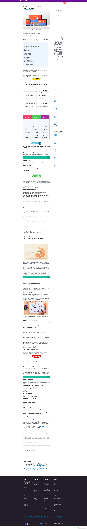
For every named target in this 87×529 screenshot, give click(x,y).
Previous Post (25, 456)
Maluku (57, 516)
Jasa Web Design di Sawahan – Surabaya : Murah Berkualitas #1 (29, 464)
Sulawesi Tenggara (36, 517)
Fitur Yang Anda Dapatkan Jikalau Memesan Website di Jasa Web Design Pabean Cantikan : (35, 52)
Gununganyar (55, 103)
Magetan (55, 149)
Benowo (55, 95)
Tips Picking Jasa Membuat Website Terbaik (29, 61)
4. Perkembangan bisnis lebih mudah (29, 56)
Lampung (55, 516)
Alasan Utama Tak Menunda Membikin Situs (29, 53)
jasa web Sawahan (29, 468)
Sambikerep (55, 115)
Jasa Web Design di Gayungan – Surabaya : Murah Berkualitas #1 (42, 464)
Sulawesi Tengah (40, 516)
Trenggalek (55, 166)
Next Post (48, 456)
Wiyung (55, 126)
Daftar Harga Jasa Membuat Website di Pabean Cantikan (31, 45)
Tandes (55, 123)
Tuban (55, 167)
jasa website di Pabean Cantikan (32, 186)
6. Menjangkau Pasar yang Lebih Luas (29, 58)
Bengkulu (31, 516)
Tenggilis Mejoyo (56, 125)
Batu (54, 136)
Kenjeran (55, 107)
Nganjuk (55, 152)
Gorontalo (32, 517)
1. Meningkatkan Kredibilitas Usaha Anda (29, 54)
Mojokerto (55, 151)
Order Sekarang (27, 137)
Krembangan (55, 108)
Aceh (25, 516)
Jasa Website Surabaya (26, 9)
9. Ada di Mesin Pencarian (28, 60)
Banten (28, 516)
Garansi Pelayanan (27, 50)
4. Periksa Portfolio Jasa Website (29, 64)
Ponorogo (55, 158)
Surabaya (55, 165)
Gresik (55, 141)
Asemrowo (55, 94)
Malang (55, 150)
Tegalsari (55, 124)
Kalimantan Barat (46, 516)
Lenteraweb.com (60, 523)
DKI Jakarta (29, 517)
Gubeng (55, 102)
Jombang (55, 143)
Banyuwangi (55, 135)
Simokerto (55, 118)
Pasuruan (55, 157)
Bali (26, 516)
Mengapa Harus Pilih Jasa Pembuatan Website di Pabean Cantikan (32, 46)
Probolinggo (55, 159)
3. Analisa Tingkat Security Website (29, 63)
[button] (81, 527)
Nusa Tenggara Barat (56, 517)
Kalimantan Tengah (46, 517)
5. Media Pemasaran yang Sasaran (29, 57)
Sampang (55, 160)
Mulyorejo (55, 110)
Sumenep (55, 164)
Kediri (54, 144)
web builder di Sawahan (29, 469)
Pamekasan (55, 156)
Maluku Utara (59, 516)
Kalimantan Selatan (50, 516)
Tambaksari (55, 122)
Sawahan (55, 116)
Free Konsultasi (27, 49)
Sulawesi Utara (40, 517)
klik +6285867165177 (42, 426)
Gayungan (55, 100)
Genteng (55, 101)
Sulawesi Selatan (36, 516)
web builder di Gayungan (42, 469)
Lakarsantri (55, 109)
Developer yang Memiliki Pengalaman (29, 47)
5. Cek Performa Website (28, 65)
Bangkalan (55, 134)
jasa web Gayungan (41, 468)
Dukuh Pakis (55, 99)
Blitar (54, 137)
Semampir (55, 117)
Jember (55, 142)
